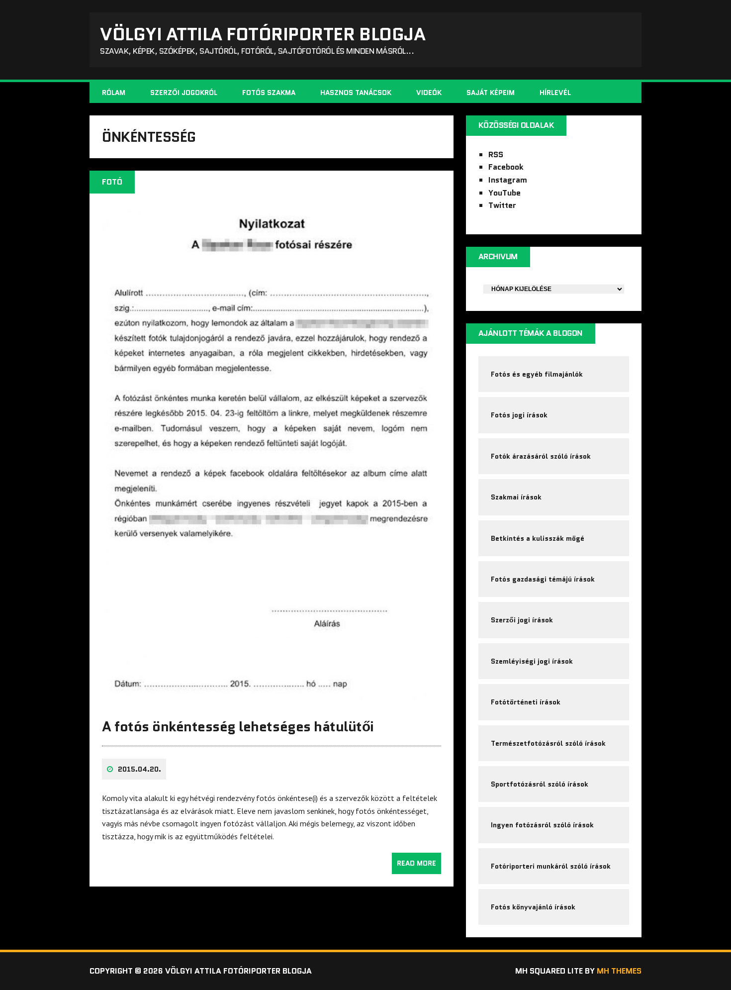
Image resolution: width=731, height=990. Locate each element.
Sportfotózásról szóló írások (539, 784)
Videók (429, 93)
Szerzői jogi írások (522, 620)
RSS (495, 154)
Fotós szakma (268, 93)
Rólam (113, 93)
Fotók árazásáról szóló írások (541, 456)
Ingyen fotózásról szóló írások (542, 825)
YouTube (504, 192)
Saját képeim (490, 93)
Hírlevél (555, 93)
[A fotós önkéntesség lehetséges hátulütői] (271, 701)
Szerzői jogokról (183, 93)
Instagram (507, 180)
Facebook (506, 167)
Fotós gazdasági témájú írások (543, 579)
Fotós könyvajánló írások (533, 907)
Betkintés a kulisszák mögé (537, 538)
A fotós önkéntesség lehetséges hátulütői (238, 726)
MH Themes (619, 971)
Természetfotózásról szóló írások (548, 743)
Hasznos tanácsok (355, 93)
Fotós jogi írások (519, 415)
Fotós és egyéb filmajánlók (537, 374)
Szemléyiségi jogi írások (532, 661)
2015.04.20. (139, 769)
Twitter (502, 205)
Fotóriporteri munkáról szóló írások (551, 866)
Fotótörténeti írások (525, 702)
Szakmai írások (516, 497)
